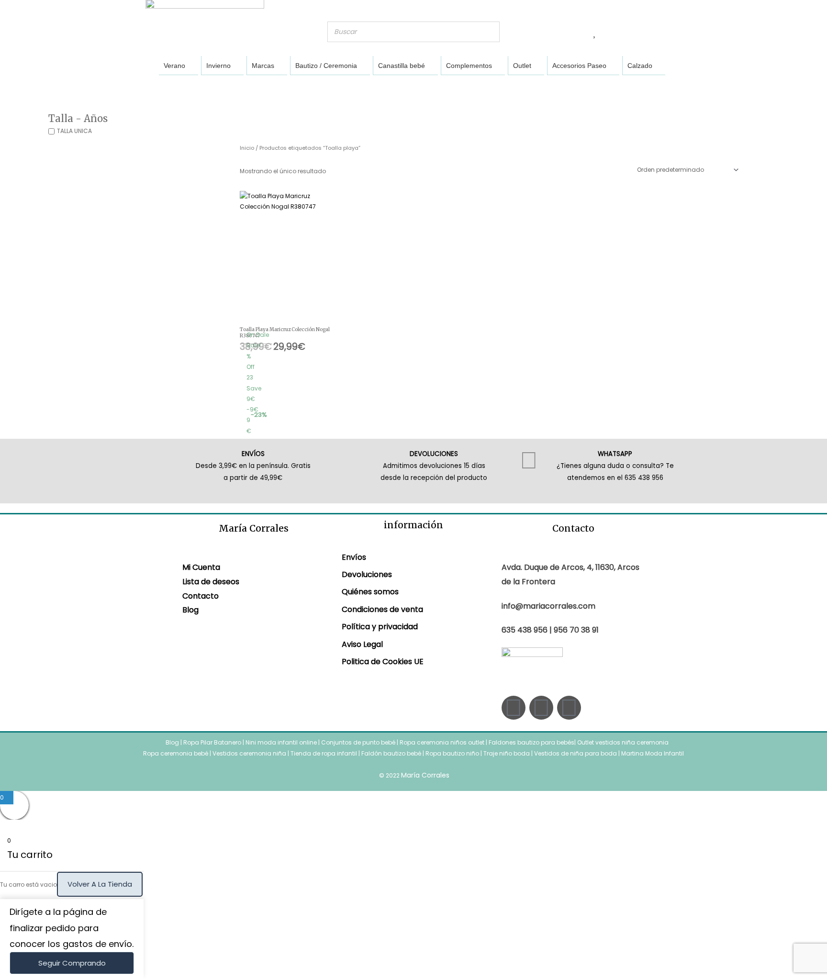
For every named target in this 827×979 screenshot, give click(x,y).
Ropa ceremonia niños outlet (442, 742)
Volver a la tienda (99, 884)
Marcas (263, 65)
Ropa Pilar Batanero (212, 742)
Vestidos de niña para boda (575, 753)
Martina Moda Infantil (652, 753)
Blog (190, 609)
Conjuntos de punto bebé (358, 742)
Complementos (469, 65)
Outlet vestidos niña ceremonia (623, 742)
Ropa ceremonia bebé (175, 753)
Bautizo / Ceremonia (326, 65)
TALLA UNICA (74, 131)
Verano (174, 65)
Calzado (639, 65)
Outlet (522, 65)
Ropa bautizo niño (452, 753)
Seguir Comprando (72, 963)
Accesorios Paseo (579, 65)
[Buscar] (489, 32)
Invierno (218, 65)
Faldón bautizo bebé (391, 753)
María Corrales (425, 775)
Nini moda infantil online (282, 742)
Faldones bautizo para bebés (531, 742)
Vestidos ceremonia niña (249, 753)
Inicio (247, 148)
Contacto (200, 595)
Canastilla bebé (401, 65)
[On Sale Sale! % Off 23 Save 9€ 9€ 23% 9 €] (286, 258)
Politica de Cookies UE (383, 661)
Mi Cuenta (201, 567)
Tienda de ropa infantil (324, 753)
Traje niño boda (506, 753)
